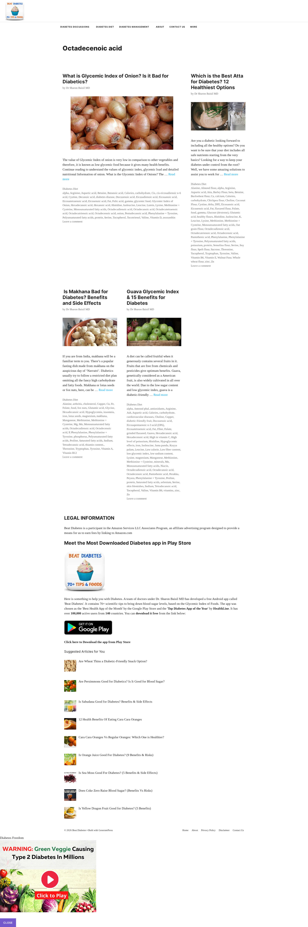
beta (231, 192)
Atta (209, 192)
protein (99, 217)
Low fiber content (170, 449)
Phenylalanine (219, 237)
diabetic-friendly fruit (139, 420)
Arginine (75, 193)
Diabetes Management (134, 26)
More (193, 26)
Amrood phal (141, 408)
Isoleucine (129, 205)
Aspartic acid (88, 193)
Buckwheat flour (200, 196)
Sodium (108, 440)
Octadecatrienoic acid (81, 213)
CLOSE (8, 922)
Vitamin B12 (70, 452)
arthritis (77, 403)
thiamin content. (94, 444)
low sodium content (161, 453)
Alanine (195, 188)
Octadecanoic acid (143, 209)
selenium (166, 482)
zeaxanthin (169, 217)
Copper (101, 403)
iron (65, 416)
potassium (196, 245)
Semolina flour (221, 245)
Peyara (130, 478)
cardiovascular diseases (140, 416)
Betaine (102, 193)
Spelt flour (204, 249)
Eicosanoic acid (168, 197)
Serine (107, 217)
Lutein (150, 205)
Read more (231, 174)
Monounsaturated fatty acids (90, 209)
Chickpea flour (215, 200)
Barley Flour (220, 192)
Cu (108, 403)
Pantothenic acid (200, 237)
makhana (102, 416)
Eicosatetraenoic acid (75, 201)
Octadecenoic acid (105, 213)
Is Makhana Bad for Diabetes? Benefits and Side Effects (85, 297)
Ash (129, 412)
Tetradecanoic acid (73, 444)
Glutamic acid (96, 407)
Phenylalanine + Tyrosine (162, 213)
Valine (145, 217)
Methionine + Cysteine (140, 461)
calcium (219, 196)
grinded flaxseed (136, 433)
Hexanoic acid (102, 205)
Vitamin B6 (197, 257)
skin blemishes (135, 486)
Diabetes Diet (105, 26)
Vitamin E (210, 257)
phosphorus (80, 436)
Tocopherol (119, 217)
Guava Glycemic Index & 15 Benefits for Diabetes (153, 297)
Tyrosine (225, 253)
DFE (217, 204)
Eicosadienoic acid (147, 197)
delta (211, 204)
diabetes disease (105, 197)
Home (185, 830)
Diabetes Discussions (74, 26)
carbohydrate (142, 193)
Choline (229, 200)
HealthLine (221, 608)
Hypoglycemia (94, 412)
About (160, 26)
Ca (212, 196)
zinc (207, 261)
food (193, 212)
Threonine (227, 249)
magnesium (88, 416)
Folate (235, 208)
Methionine (216, 220)
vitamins (168, 490)
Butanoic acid (115, 193)
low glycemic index (138, 453)
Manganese (69, 420)
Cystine (73, 197)
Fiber (160, 429)
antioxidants (157, 408)
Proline (74, 440)
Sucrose (215, 249)
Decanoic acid (87, 197)
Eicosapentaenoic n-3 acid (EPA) (145, 425)
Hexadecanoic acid (82, 205)
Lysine (159, 205)
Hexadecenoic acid (137, 437)
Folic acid (118, 201)
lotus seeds (74, 416)
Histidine (116, 205)
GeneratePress (106, 830)
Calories (129, 193)
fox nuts (82, 407)
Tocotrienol (133, 217)
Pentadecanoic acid (136, 213)
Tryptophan (211, 253)
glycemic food (142, 201)
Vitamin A (107, 448)
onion (120, 213)
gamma (129, 201)
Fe (112, 403)
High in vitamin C (160, 437)
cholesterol (89, 403)
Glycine (109, 407)
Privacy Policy (208, 830)
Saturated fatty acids (91, 440)
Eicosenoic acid (97, 201)
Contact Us (177, 26)
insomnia (108, 412)
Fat (109, 201)
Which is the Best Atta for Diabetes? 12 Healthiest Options (217, 81)
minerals (159, 461)
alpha (66, 193)
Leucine (140, 205)
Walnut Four (224, 257)
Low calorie (152, 449)
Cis (153, 193)
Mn (81, 424)
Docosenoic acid (125, 197)
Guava (150, 433)
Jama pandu (161, 445)
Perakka (173, 474)
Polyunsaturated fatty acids (78, 217)
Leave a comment (72, 221)
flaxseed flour (223, 208)
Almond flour (208, 188)
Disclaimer (224, 830)
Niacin (164, 465)
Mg (76, 424)
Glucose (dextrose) (218, 212)
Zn (212, 261)
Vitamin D (156, 217)
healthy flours (205, 216)
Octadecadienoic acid (120, 209)
